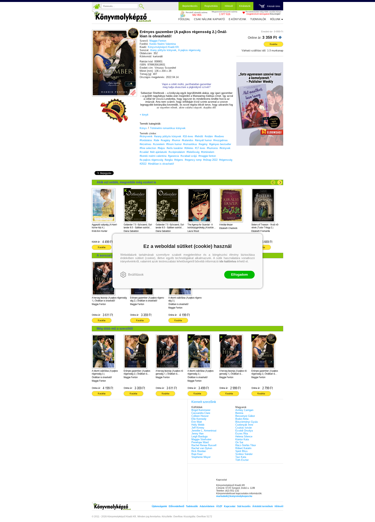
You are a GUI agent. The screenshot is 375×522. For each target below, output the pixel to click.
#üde (156, 140)
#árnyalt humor (203, 140)
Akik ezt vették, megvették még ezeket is (126, 182)
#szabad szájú (188, 155)
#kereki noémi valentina (153, 155)
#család (144, 152)
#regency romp (193, 159)
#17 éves (200, 148)
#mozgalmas (220, 140)
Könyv (143, 128)
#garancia (173, 155)
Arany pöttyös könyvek (163, 50)
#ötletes (188, 148)
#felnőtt (199, 136)
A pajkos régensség (189, 50)
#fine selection (148, 148)
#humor (176, 140)
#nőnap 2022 (210, 159)
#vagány (165, 140)
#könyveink (146, 136)
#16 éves (188, 136)
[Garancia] (114, 110)
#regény (203, 144)
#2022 (143, 163)
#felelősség (193, 152)
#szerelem (159, 144)
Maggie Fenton (157, 40)
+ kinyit (144, 114)
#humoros (212, 148)
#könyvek (225, 148)
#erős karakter (175, 148)
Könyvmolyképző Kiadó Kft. (163, 47)
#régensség (225, 159)
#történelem (207, 152)
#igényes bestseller (220, 144)
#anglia (169, 159)
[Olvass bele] (130, 89)
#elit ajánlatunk (158, 152)
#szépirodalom (177, 152)
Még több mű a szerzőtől (115, 328)
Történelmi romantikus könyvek (168, 128)
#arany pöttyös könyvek (167, 136)
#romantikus (190, 144)
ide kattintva (227, 261)
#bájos (161, 148)
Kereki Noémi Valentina (162, 43)
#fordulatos (146, 140)
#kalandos (187, 140)
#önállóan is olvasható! (161, 163)
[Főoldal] (97, 6)
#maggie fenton (207, 155)
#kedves (219, 136)
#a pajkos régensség (151, 159)
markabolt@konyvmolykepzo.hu (234, 496)
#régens (178, 159)
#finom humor (174, 144)
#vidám (209, 136)
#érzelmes (145, 144)
